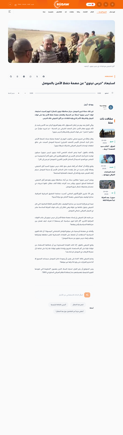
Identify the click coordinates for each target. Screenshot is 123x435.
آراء (65, 12)
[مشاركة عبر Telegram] (24, 76)
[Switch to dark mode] (105, 4)
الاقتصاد (85, 12)
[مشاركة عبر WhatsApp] (30, 76)
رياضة (78, 12)
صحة (44, 12)
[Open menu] (9, 12)
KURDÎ (28, 4)
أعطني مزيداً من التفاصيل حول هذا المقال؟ (69, 311)
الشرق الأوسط (102, 12)
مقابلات (71, 12)
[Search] (99, 4)
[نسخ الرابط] (11, 76)
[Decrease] (25, 93)
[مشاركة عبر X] (37, 76)
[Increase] (18, 93)
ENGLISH (24, 4)
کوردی (32, 4)
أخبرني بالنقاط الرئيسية (58, 305)
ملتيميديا (50, 12)
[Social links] (10, 4)
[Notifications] (112, 4)
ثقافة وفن (59, 12)
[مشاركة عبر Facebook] (43, 76)
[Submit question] (87, 294)
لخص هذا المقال (78, 305)
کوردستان (112, 12)
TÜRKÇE (19, 4)
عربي (16, 4)
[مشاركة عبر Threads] (17, 76)
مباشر (89, 4)
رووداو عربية (103, 106)
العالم (92, 12)
